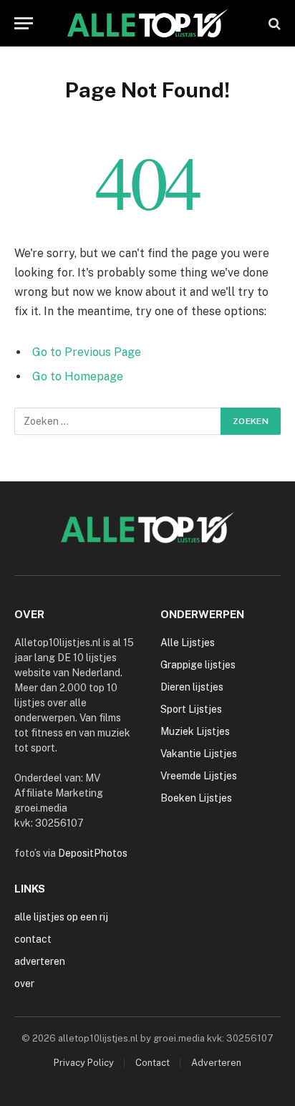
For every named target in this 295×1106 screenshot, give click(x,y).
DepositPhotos (92, 853)
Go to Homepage (77, 376)
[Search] (273, 23)
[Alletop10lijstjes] (147, 23)
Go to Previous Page (86, 352)
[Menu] (23, 23)
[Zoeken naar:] (118, 421)
